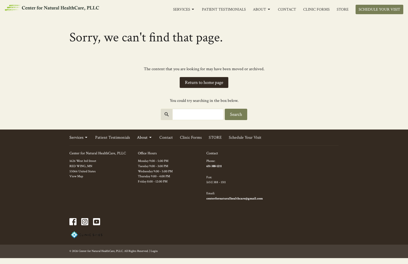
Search (236, 114)
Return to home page (204, 82)
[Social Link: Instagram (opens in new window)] (84, 221)
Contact (287, 9)
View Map (76, 176)
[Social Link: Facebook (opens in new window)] (72, 221)
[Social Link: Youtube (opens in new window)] (96, 221)
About (259, 9)
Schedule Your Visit (379, 9)
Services (181, 9)
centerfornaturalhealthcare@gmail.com (234, 198)
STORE (342, 9)
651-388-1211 (214, 166)
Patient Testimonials (224, 9)
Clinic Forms (316, 9)
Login (154, 251)
